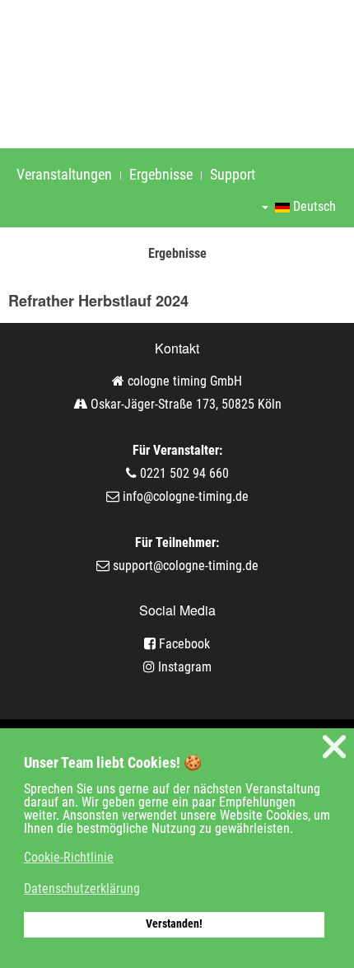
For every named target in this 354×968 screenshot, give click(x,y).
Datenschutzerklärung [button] (82, 888)
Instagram (183, 667)
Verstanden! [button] (174, 924)
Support (232, 174)
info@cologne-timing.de (186, 496)
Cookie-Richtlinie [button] (69, 857)
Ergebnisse (161, 174)
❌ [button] (334, 747)
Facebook (183, 644)
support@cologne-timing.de (186, 565)
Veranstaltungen (64, 174)
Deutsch (313, 206)
